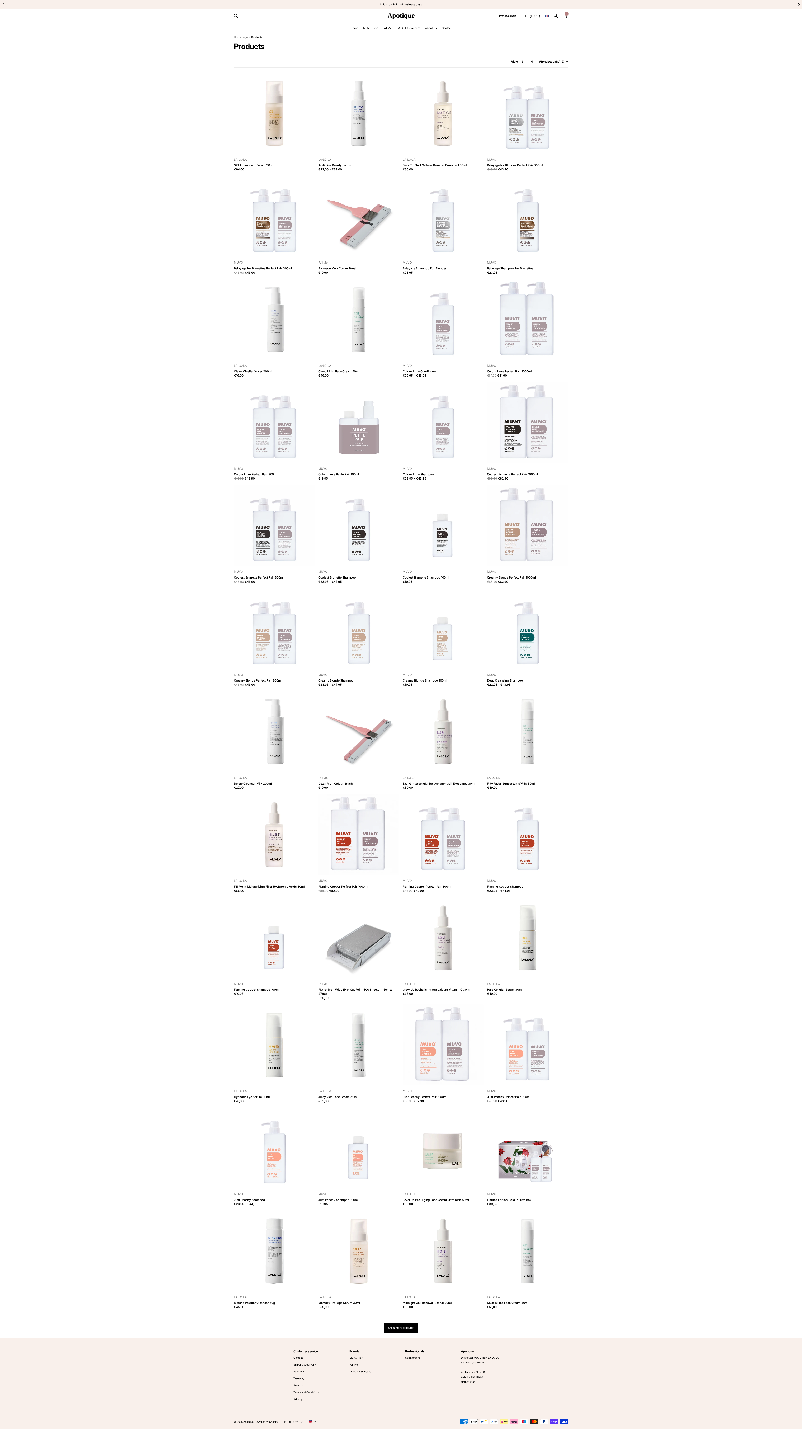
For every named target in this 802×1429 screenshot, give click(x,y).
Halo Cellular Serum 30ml (504, 989)
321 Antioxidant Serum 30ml (253, 165)
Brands (354, 1351)
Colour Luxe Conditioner (420, 371)
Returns (297, 1385)
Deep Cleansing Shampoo (505, 680)
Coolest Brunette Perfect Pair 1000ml (512, 474)
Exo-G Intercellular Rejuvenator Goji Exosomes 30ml (439, 783)
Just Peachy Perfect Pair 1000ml (425, 1097)
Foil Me (387, 28)
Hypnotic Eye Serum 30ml (252, 1097)
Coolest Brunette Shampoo (337, 577)
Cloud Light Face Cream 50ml (338, 371)
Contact (447, 28)
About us (431, 28)
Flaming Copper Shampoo (505, 886)
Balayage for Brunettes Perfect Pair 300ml (263, 268)
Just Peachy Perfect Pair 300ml (508, 1097)
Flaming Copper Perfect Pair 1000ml (343, 886)
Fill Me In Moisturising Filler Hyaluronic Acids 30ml (269, 886)
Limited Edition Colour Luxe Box (509, 1200)
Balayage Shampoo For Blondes (425, 268)
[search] (236, 16)
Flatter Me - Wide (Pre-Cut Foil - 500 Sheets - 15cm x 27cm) (355, 991)
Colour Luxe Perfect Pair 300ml (255, 474)
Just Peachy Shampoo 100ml (338, 1200)
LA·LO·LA (240, 159)
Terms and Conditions (306, 1392)
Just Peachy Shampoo (249, 1200)
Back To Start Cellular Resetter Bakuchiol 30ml (435, 165)
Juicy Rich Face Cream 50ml (338, 1097)
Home (354, 28)
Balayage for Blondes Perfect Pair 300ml (515, 165)
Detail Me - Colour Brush (335, 783)
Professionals (507, 16)
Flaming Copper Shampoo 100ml (256, 989)
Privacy (297, 1399)
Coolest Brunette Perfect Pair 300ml (259, 577)
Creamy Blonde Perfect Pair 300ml (258, 680)
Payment (298, 1371)
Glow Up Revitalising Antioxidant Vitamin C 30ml (436, 989)
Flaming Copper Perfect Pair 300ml (427, 886)
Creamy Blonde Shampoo (336, 680)
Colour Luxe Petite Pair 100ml (338, 474)
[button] (3, 4)
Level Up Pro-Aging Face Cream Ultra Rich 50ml (436, 1200)
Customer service (305, 1351)
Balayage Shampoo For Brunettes (510, 268)
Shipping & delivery (304, 1364)
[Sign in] (556, 16)
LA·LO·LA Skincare (408, 28)
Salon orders (412, 1357)
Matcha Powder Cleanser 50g (254, 1303)
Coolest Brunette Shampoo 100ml (426, 577)
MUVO (491, 159)
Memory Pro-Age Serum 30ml (339, 1303)
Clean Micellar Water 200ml (253, 371)
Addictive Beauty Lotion (334, 165)
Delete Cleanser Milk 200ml (253, 783)
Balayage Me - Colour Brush (337, 268)
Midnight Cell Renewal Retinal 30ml (427, 1303)
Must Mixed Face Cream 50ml (507, 1303)
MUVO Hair (370, 28)
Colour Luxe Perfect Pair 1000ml (509, 371)
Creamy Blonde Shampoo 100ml (425, 680)
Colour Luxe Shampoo (418, 474)
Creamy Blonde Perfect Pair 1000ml (511, 577)
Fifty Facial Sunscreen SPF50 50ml (511, 783)
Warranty (298, 1378)
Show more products (401, 1327)
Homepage (241, 37)
